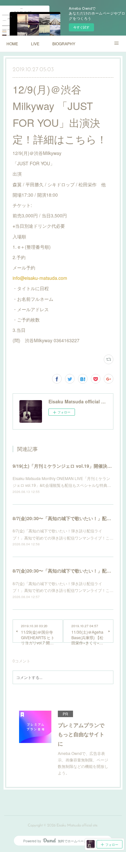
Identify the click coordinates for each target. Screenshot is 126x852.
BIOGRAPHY (63, 43)
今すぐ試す (81, 27)
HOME (12, 43)
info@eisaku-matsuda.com (40, 278)
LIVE (35, 43)
